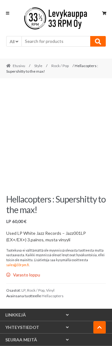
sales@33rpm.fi (17, 265)
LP (23, 290)
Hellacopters (52, 296)
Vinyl (50, 290)
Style (38, 65)
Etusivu (19, 65)
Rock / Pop (60, 65)
